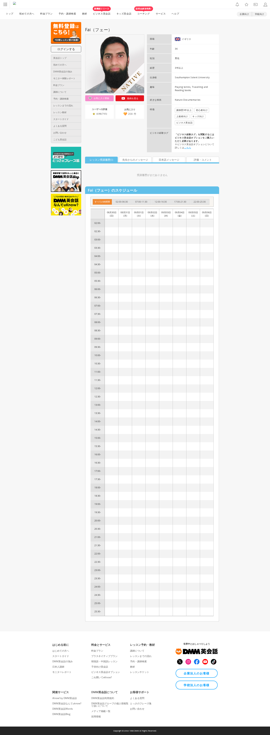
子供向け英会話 (99, 666)
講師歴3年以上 (184, 110)
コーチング (143, 12)
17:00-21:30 (180, 201)
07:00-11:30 (141, 201)
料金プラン (46, 13)
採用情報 (96, 716)
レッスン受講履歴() (101, 159)
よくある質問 (59, 125)
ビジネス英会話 (102, 12)
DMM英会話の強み (62, 71)
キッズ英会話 (124, 13)
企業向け (244, 14)
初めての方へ (59, 64)
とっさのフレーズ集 (141, 703)
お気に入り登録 (101, 98)
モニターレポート (61, 672)
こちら (187, 147)
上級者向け (182, 116)
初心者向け (202, 110)
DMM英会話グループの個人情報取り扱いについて (109, 704)
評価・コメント (203, 159)
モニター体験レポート (64, 78)
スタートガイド (61, 119)
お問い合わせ (59, 132)
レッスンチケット (139, 672)
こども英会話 (59, 139)
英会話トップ (59, 58)
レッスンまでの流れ (63, 105)
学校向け (259, 14)
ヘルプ (175, 13)
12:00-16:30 (161, 201)
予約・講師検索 (67, 13)
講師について (59, 91)
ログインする (66, 49)
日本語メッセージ (169, 159)
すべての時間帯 (102, 201)
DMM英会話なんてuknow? (66, 703)
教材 (84, 13)
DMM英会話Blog (61, 714)
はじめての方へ (60, 650)
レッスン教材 (59, 112)
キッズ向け (198, 116)
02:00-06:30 (122, 201)
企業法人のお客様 (197, 673)
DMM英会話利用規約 (102, 698)
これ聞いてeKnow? (101, 677)
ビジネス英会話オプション (105, 672)
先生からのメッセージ (135, 159)
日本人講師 (58, 666)
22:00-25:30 (200, 201)
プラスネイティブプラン (104, 656)
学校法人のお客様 (197, 685)
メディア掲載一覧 (100, 711)
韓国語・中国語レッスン (104, 661)
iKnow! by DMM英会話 (64, 698)
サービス (161, 13)
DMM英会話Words (62, 708)
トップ (9, 13)
